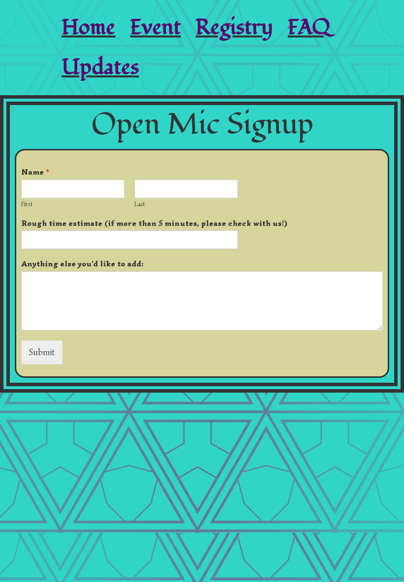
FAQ (309, 27)
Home (88, 27)
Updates (100, 67)
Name (35, 172)
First (27, 204)
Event (155, 27)
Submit (42, 352)
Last (140, 204)
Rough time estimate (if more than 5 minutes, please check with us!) (154, 223)
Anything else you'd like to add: (82, 264)
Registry (234, 27)
